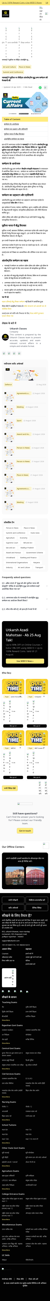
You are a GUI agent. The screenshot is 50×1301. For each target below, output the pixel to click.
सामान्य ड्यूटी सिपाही (8, 1060)
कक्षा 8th (5, 1134)
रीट (3, 1007)
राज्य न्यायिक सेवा (7, 1229)
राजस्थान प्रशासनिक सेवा (33, 1030)
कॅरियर (28, 960)
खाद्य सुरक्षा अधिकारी (8, 1175)
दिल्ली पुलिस (29, 1060)
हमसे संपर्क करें (30, 964)
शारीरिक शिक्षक (30, 1016)
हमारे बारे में (29, 953)
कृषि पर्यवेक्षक (30, 1175)
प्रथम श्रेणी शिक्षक (31, 1012)
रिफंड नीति (20, 1279)
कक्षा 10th (5, 1139)
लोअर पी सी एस (30, 1162)
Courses (5, 953)
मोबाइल (4, 1260)
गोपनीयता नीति (7, 1279)
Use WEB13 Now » (25, 661)
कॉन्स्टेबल (28, 1035)
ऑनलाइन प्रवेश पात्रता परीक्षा (34, 1213)
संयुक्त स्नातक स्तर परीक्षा (33, 1053)
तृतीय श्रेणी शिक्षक (31, 1007)
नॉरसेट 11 (5, 1106)
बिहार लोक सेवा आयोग (32, 1090)
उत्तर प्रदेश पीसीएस (7, 1083)
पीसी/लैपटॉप (29, 1260)
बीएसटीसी (5, 1016)
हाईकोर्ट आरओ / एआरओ (9, 1162)
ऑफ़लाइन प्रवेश (7, 957)
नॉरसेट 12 (29, 1106)
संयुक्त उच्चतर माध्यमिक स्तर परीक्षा (13, 1065)
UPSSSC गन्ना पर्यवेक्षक (9, 1180)
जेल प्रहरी (5, 1039)
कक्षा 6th (5, 1129)
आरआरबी (5, 1111)
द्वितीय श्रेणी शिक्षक (7, 1012)
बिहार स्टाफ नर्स (6, 1116)
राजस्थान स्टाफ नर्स (31, 1111)
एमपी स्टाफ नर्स (30, 1116)
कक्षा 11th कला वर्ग (32, 1139)
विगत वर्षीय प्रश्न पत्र (8, 960)
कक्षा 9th (29, 1134)
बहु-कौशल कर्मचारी (31, 1065)
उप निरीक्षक (5, 1035)
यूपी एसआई (5, 1152)
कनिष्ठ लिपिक (30, 1039)
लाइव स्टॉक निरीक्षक (8, 1185)
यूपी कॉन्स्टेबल (30, 1152)
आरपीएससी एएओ (31, 1185)
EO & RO (29, 1078)
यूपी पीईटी (5, 1157)
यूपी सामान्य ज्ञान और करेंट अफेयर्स (36, 1157)
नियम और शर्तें (33, 1279)
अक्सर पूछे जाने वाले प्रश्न (34, 957)
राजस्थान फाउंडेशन (7, 1030)
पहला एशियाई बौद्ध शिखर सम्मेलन (13, 301)
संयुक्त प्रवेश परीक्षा (31, 1180)
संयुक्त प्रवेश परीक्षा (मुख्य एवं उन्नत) (36, 1199)
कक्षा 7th (29, 1129)
